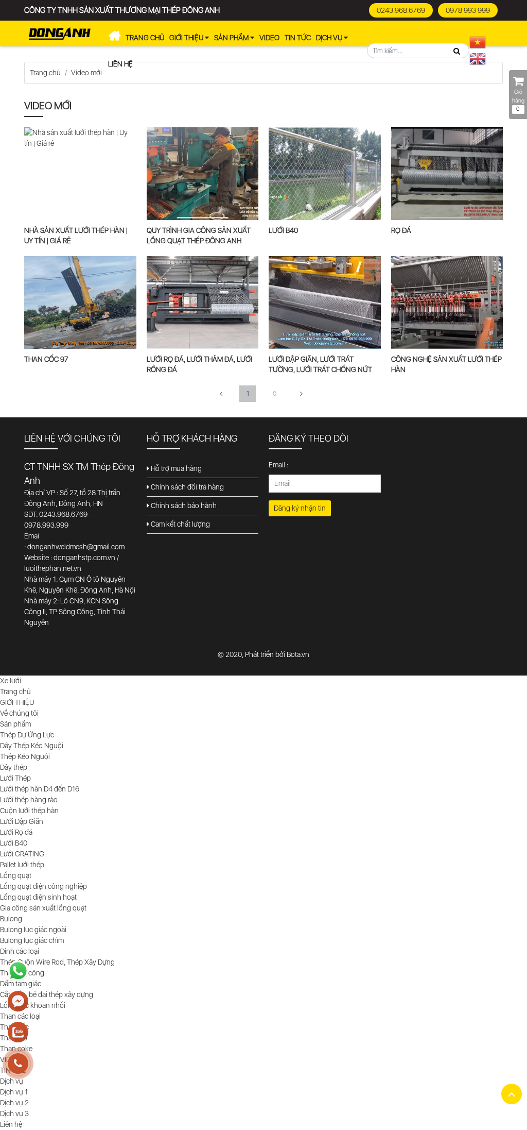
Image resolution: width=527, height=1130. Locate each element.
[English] (478, 58)
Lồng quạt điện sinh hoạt (38, 897)
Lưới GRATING (22, 854)
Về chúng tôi (19, 713)
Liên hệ (120, 64)
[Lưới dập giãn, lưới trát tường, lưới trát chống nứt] (325, 302)
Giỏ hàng (518, 100)
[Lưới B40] (325, 173)
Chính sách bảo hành (183, 505)
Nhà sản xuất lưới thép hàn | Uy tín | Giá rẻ (76, 235)
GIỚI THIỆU (187, 37)
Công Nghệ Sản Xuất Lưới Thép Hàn (446, 364)
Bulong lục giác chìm (32, 940)
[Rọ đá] (447, 173)
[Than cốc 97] (80, 302)
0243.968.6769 (401, 10)
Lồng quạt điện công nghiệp (43, 886)
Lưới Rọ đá (16, 832)
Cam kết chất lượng (179, 524)
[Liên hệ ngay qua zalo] (18, 1032)
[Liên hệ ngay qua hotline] (18, 1063)
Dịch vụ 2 (14, 1103)
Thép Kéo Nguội (25, 756)
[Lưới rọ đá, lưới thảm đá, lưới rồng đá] (203, 302)
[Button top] (511, 1094)
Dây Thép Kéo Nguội (31, 745)
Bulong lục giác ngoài (33, 929)
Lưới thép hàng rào (29, 800)
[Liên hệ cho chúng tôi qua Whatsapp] (18, 970)
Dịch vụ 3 (14, 1113)
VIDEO (269, 37)
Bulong (11, 919)
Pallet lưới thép (22, 865)
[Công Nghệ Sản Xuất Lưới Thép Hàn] (447, 302)
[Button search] (456, 51)
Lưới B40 (283, 230)
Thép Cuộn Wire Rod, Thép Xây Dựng (57, 962)
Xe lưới (114, 38)
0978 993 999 (468, 10)
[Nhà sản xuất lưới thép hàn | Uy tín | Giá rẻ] (80, 137)
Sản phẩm (232, 37)
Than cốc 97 (46, 359)
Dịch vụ (330, 37)
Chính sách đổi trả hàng (186, 487)
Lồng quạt (15, 875)
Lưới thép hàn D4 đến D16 (39, 789)
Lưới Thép (15, 778)
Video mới (86, 73)
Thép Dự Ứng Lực (27, 735)
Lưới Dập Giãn (21, 821)
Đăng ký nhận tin (300, 508)
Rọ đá (401, 230)
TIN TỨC (298, 37)
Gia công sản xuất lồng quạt (43, 908)
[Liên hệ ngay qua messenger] (18, 1001)
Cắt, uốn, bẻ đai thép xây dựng (46, 994)
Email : (278, 465)
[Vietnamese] (478, 42)
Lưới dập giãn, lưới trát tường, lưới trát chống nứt (320, 364)
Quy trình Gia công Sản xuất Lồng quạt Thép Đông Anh (199, 235)
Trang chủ (145, 37)
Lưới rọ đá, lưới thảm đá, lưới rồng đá (199, 364)
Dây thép (13, 767)
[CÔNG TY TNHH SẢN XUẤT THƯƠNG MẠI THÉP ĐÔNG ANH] (59, 33)
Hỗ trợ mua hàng (175, 468)
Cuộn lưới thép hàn (29, 810)
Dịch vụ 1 (14, 1092)
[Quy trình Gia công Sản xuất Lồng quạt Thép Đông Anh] (203, 173)
